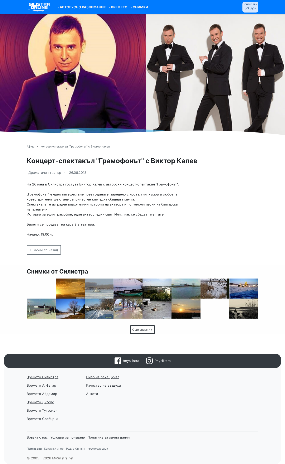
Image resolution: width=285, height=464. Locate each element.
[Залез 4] (186, 309)
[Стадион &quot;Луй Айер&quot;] (41, 289)
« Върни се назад (44, 250)
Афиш (30, 146)
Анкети (92, 394)
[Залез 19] (70, 289)
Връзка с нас (37, 437)
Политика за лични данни (108, 437)
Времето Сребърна (42, 419)
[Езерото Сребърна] (243, 309)
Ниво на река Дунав (102, 377)
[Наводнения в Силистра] (127, 309)
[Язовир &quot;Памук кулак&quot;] (70, 309)
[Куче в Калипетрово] (157, 309)
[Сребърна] (215, 289)
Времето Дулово (40, 402)
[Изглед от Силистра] (157, 289)
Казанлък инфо (54, 448)
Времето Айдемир (42, 394)
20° (251, 7)
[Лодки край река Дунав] (127, 289)
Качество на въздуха (103, 385)
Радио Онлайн (75, 448)
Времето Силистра (42, 377)
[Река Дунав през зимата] (243, 289)
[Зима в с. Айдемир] (99, 309)
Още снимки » (142, 329)
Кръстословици (97, 448)
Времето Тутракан (42, 410)
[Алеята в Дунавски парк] (215, 309)
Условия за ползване (67, 437)
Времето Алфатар (41, 385)
